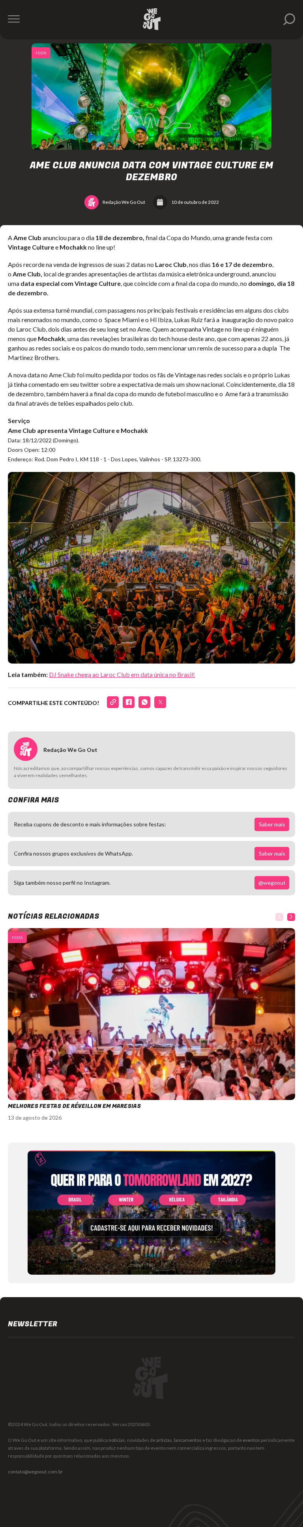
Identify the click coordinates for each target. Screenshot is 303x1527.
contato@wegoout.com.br (35, 1472)
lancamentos (188, 1440)
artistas (164, 1440)
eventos (251, 1440)
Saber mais (272, 824)
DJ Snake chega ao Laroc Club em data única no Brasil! (122, 674)
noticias (116, 1440)
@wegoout (272, 882)
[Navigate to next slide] (291, 917)
